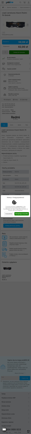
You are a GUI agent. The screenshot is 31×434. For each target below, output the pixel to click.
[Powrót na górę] (28, 431)
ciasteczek (19, 206)
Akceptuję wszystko (21, 214)
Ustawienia (8, 214)
